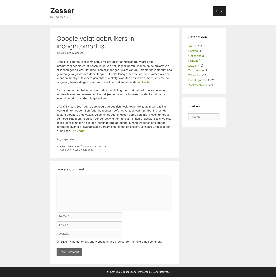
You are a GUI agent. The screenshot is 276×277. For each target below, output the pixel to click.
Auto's (192, 46)
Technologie (196, 70)
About (219, 11)
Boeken (193, 51)
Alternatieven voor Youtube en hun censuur (83, 146)
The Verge (77, 131)
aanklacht (143, 82)
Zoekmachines (197, 85)
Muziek (192, 65)
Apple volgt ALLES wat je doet (76, 149)
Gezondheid (196, 56)
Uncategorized (197, 80)
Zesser (62, 10)
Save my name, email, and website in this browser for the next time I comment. (111, 241)
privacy (73, 139)
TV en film (194, 75)
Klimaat (193, 60)
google (64, 139)
